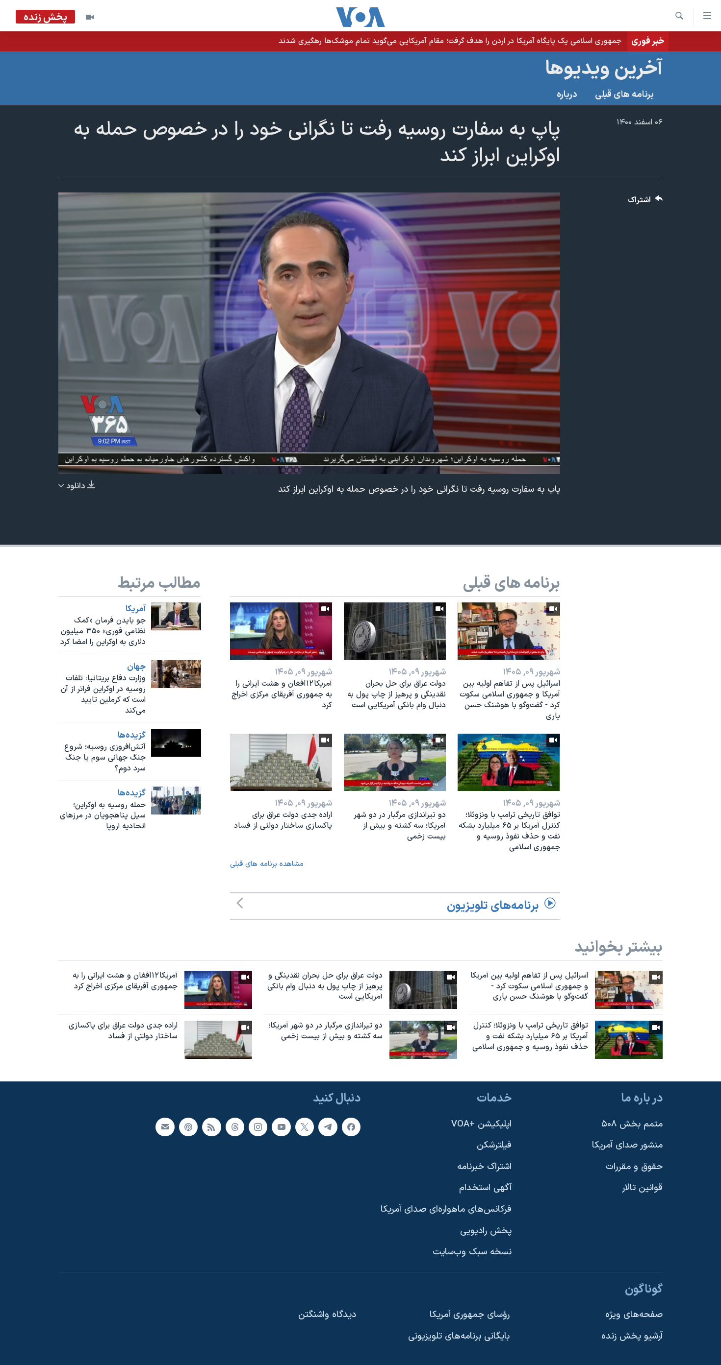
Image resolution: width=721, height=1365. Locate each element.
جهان (136, 667)
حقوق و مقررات (634, 1166)
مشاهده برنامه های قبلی (267, 864)
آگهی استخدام (485, 1188)
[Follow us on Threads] (235, 1127)
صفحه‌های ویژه (634, 1315)
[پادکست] (188, 1127)
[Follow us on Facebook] (351, 1127)
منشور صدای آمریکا (627, 1145)
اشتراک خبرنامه (484, 1166)
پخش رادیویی (486, 1231)
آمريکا (136, 609)
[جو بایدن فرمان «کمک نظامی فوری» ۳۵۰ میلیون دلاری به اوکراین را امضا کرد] (176, 616)
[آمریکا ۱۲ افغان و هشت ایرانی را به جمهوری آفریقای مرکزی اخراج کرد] (281, 631)
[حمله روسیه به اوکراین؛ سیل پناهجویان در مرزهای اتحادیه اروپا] (176, 800)
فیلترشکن (494, 1145)
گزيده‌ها (132, 735)
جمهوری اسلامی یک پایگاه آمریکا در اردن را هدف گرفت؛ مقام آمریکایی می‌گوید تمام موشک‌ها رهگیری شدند (450, 41)
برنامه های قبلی (624, 94)
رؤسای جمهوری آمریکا (470, 1315)
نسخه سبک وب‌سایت (472, 1252)
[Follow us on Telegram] (327, 1127)
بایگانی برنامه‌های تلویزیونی (459, 1336)
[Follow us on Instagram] (258, 1127)
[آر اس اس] (211, 1127)
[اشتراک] (164, 1127)
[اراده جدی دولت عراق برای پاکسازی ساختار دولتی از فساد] (281, 762)
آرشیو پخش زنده (632, 1336)
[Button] (645, 202)
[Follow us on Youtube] (281, 1127)
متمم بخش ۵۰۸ (632, 1124)
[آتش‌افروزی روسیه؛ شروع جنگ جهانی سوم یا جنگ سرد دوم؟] (176, 743)
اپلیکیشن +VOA (481, 1124)
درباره (567, 94)
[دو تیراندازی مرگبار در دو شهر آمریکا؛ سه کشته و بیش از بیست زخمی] (395, 762)
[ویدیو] (89, 17)
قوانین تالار (642, 1188)
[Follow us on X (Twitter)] (304, 1127)
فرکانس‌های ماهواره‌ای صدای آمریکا (446, 1209)
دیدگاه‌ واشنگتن (327, 1315)
